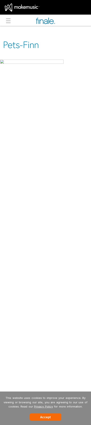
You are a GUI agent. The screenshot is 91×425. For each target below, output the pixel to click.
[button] (8, 21)
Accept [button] (45, 417)
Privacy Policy (43, 406)
